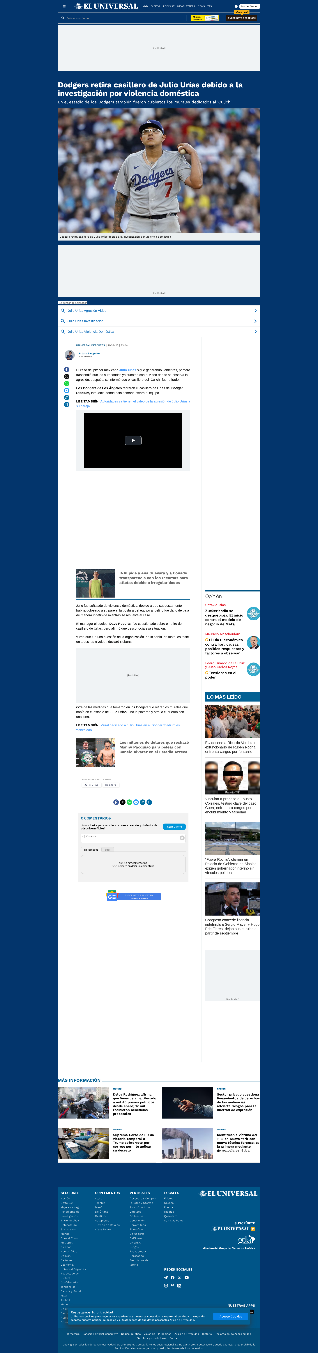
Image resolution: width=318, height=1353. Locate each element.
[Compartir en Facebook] (66, 369)
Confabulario (69, 1282)
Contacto (175, 1338)
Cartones (67, 1260)
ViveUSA (135, 1242)
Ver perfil (86, 356)
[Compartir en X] (66, 376)
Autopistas (102, 1220)
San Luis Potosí (174, 1220)
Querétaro (170, 1216)
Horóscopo (137, 1255)
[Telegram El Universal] (166, 1278)
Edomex (169, 1198)
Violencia (149, 1333)
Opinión (213, 596)
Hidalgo (169, 1211)
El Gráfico (136, 1229)
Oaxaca (169, 1202)
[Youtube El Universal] (186, 1278)
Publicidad (165, 1333)
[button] (241, 18)
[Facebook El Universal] (172, 1278)
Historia (207, 1333)
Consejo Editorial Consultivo (100, 1333)
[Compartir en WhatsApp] (66, 383)
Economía (67, 1264)
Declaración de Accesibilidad (233, 1333)
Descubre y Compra (143, 1198)
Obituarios (136, 1216)
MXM (145, 6)
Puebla (168, 1207)
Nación (65, 1198)
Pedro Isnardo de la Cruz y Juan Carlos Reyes (225, 665)
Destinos (101, 1216)
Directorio (73, 1333)
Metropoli (67, 1242)
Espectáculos (70, 1273)
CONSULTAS (205, 6)
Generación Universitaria (138, 1222)
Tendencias (68, 1286)
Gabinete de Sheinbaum (69, 1227)
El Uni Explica (70, 1220)
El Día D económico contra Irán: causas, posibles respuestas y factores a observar (224, 646)
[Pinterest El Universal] (172, 1285)
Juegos (134, 1247)
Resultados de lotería (139, 1262)
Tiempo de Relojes (107, 1224)
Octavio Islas (215, 605)
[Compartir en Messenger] (66, 390)
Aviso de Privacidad (186, 1333)
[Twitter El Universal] (179, 1278)
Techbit (65, 1300)
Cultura (65, 1277)
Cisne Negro (103, 1229)
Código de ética (131, 1333)
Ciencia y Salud (71, 1291)
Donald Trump (70, 1238)
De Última (101, 1211)
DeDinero (136, 1238)
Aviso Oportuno (140, 1207)
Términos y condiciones (152, 1338)
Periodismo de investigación (70, 1214)
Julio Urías (91, 784)
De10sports (137, 1233)
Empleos (135, 1211)
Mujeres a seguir (71, 1207)
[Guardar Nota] (66, 404)
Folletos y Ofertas (141, 1202)
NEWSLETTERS (186, 6)
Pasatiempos (138, 1251)
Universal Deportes (90, 345)
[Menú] (64, 6)
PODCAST (168, 6)
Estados (66, 1247)
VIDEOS (155, 6)
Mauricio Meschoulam (222, 634)
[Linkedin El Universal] (179, 1285)
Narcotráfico (69, 1251)
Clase (99, 1198)
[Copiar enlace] (66, 397)
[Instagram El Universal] (166, 1285)
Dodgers (110, 784)
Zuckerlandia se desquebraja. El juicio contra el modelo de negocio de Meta (224, 617)
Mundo (65, 1233)
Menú (64, 1304)
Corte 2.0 (67, 1202)
